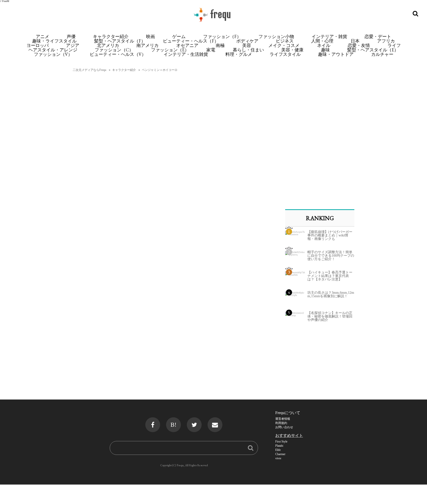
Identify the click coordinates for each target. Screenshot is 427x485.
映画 (150, 36)
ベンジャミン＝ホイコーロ (159, 70)
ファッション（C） (114, 50)
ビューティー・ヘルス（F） (191, 41)
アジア (72, 45)
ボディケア (247, 41)
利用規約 (281, 423)
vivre (278, 458)
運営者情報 (282, 419)
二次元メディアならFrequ (89, 70)
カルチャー (382, 54)
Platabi (279, 445)
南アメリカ (147, 45)
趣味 (325, 50)
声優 (71, 36)
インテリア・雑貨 (329, 36)
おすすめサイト (289, 435)
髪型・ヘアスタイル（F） (120, 41)
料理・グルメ (238, 54)
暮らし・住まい (248, 50)
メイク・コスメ (283, 45)
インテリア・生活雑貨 (186, 54)
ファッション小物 (276, 36)
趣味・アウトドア (336, 54)
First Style (281, 441)
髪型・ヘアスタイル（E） (373, 50)
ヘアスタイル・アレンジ (52, 50)
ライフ (394, 45)
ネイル (323, 45)
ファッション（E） (170, 50)
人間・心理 (322, 41)
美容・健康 (292, 50)
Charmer (280, 454)
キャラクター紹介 (110, 36)
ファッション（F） (222, 36)
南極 (220, 45)
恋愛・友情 (359, 45)
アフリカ (386, 41)
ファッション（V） (53, 54)
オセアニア (187, 45)
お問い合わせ (284, 427)
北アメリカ (108, 45)
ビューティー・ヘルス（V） (118, 54)
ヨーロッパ (37, 45)
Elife (278, 450)
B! (173, 425)
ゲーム (179, 36)
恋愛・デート (377, 36)
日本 (355, 41)
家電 (210, 50)
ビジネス (285, 41)
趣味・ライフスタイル (54, 41)
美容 (246, 45)
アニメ (42, 36)
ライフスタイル (285, 54)
